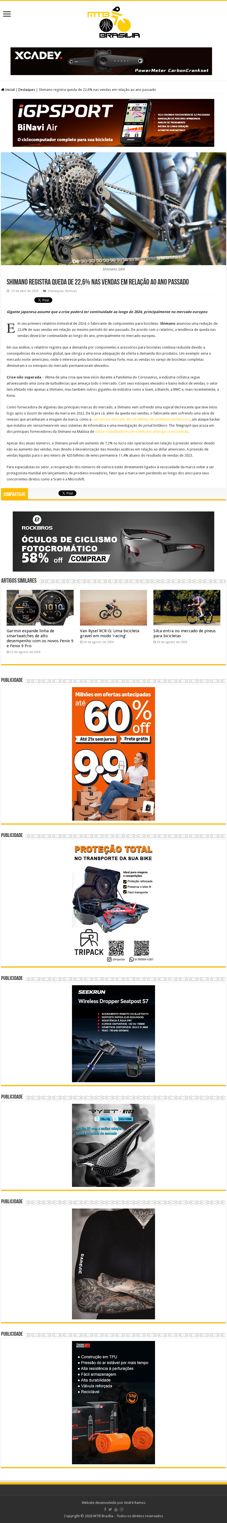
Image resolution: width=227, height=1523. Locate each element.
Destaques (26, 90)
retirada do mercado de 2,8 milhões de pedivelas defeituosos (141, 419)
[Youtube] (116, 1509)
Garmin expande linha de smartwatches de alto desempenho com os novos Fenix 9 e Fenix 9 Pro (40, 638)
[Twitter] (110, 1509)
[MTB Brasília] (113, 21)
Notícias (71, 291)
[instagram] (121, 1509)
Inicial (9, 90)
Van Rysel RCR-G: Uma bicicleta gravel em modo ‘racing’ (109, 633)
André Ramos (134, 1503)
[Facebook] (105, 1509)
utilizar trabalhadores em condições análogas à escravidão (142, 431)
